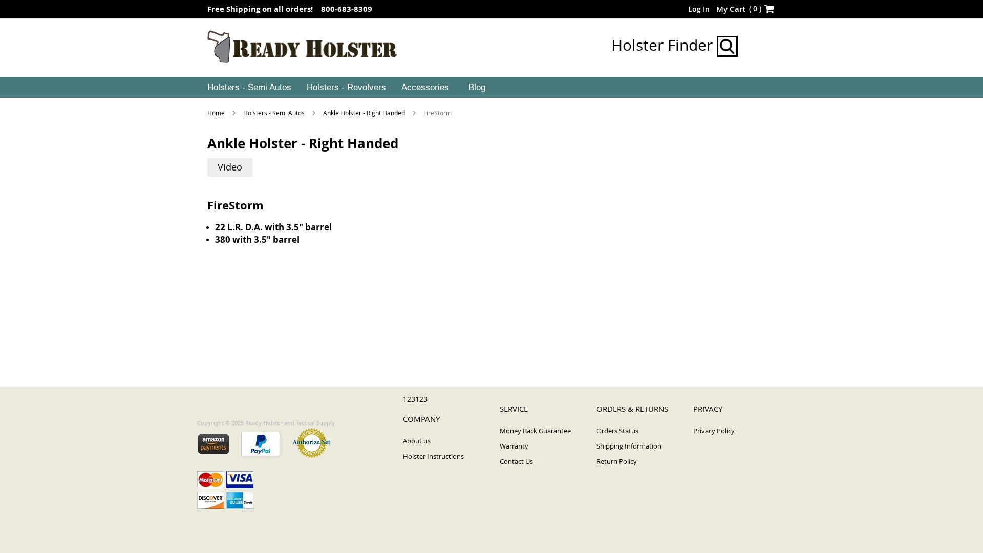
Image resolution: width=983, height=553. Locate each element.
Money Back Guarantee (535, 430)
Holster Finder (664, 45)
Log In (699, 9)
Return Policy (616, 461)
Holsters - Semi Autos (274, 113)
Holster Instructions (433, 456)
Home (216, 113)
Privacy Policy (714, 430)
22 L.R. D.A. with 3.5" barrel (273, 227)
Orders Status (617, 430)
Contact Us (516, 461)
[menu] (491, 87)
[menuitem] (248, 87)
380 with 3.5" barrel (257, 239)
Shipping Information (628, 446)
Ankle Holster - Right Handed (365, 113)
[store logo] (302, 47)
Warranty (514, 446)
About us (417, 440)
